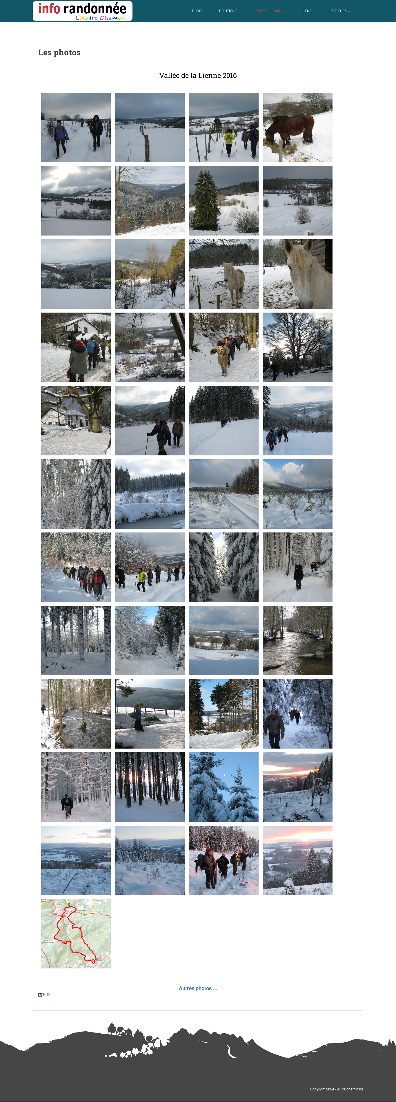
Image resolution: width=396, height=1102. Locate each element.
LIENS (307, 10)
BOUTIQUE (228, 10)
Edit (46, 994)
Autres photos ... (198, 988)
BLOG (197, 10)
